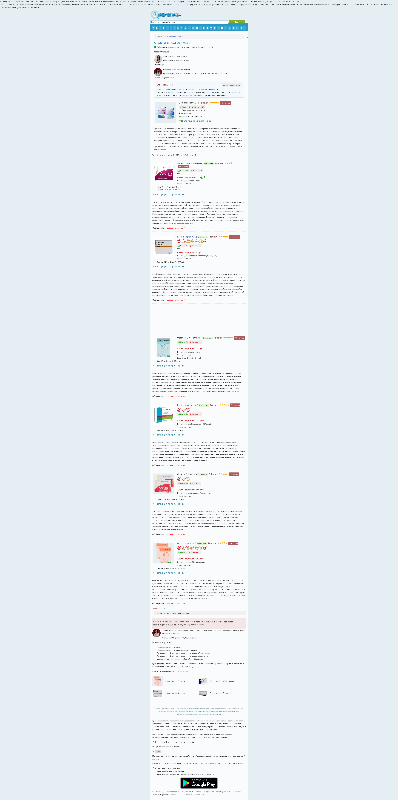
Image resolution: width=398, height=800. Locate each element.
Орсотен (196, 95)
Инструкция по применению (196, 120)
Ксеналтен (210, 92)
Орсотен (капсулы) (186, 543)
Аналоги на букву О (175, 37)
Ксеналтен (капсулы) (187, 405)
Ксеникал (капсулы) (187, 236)
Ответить (163, 608)
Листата (161, 95)
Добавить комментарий (176, 228)
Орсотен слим (173, 92)
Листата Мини (164, 89)
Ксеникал (203, 89)
